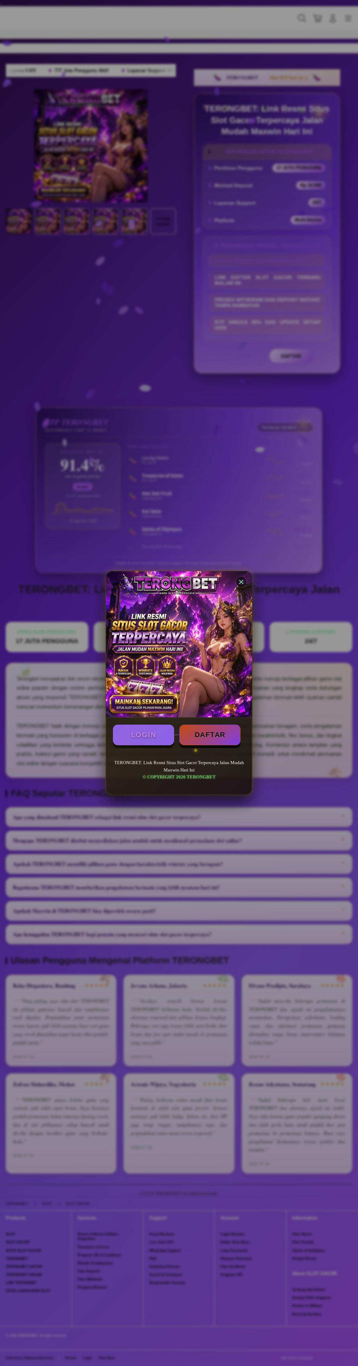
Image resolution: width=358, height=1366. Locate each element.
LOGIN (143, 735)
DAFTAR (210, 735)
